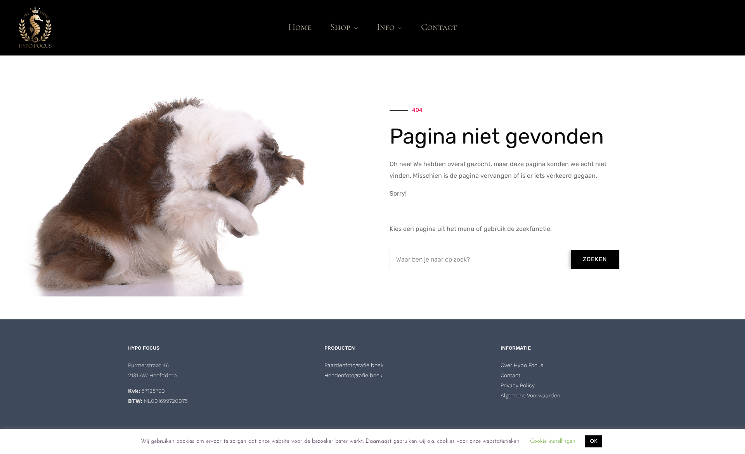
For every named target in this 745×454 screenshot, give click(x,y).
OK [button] (594, 441)
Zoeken (595, 259)
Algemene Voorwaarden (530, 395)
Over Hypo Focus (522, 365)
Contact (510, 375)
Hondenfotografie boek (353, 375)
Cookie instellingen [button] (552, 441)
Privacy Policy (518, 385)
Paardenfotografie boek (353, 365)
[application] (354, 27)
